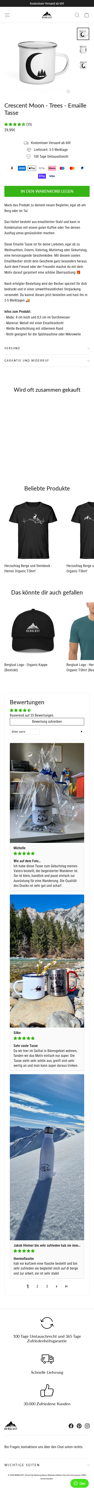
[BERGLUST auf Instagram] (87, 1426)
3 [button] (47, 1286)
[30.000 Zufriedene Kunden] (47, 1390)
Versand (12, 348)
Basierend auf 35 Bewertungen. (32, 715)
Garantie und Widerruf (26, 360)
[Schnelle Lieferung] (47, 1359)
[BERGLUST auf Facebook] (71, 1426)
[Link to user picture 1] (47, 793)
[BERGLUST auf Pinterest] (79, 1426)
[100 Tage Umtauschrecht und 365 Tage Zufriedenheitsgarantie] (47, 1323)
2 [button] (37, 1286)
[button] (15, 124)
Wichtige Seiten (22, 1465)
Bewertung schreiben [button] (47, 721)
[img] (47, 853)
